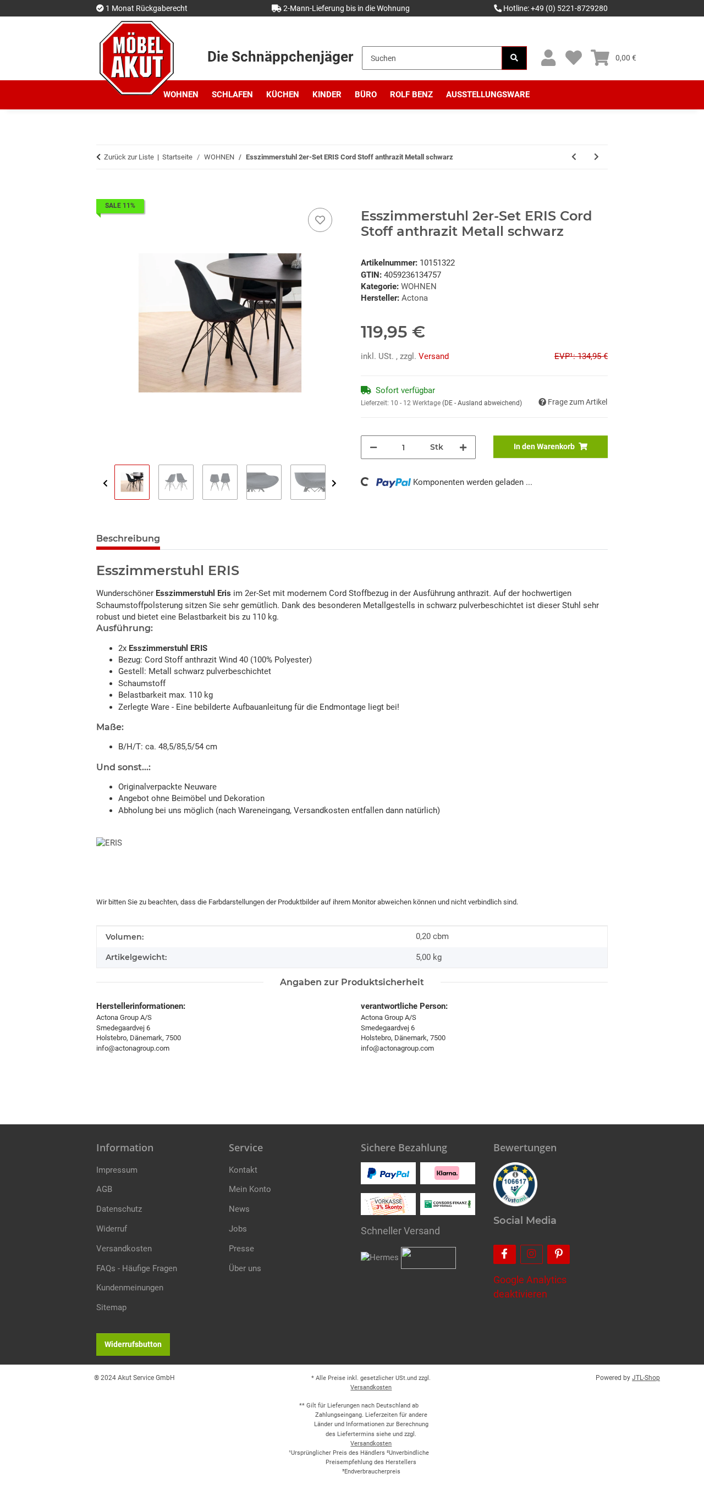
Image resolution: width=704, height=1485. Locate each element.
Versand (434, 356)
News (239, 1209)
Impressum (117, 1170)
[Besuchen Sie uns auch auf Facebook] (504, 1254)
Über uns (245, 1268)
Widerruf (111, 1229)
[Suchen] (514, 58)
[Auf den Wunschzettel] (320, 220)
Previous (105, 483)
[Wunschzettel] (573, 58)
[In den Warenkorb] (105, 193)
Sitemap (111, 1307)
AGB (104, 1189)
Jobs (238, 1229)
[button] (548, 58)
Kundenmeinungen (129, 1288)
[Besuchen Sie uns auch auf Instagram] (531, 1254)
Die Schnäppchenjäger (280, 56)
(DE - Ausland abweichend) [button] (482, 403)
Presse (241, 1249)
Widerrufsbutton (133, 1344)
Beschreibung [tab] (128, 538)
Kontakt (243, 1170)
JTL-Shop (646, 1378)
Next (334, 483)
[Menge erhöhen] (463, 447)
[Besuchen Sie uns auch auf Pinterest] (558, 1254)
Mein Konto (250, 1189)
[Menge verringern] (373, 447)
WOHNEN (419, 286)
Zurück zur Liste (129, 157)
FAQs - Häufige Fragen (136, 1268)
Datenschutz (119, 1209)
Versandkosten (124, 1249)
